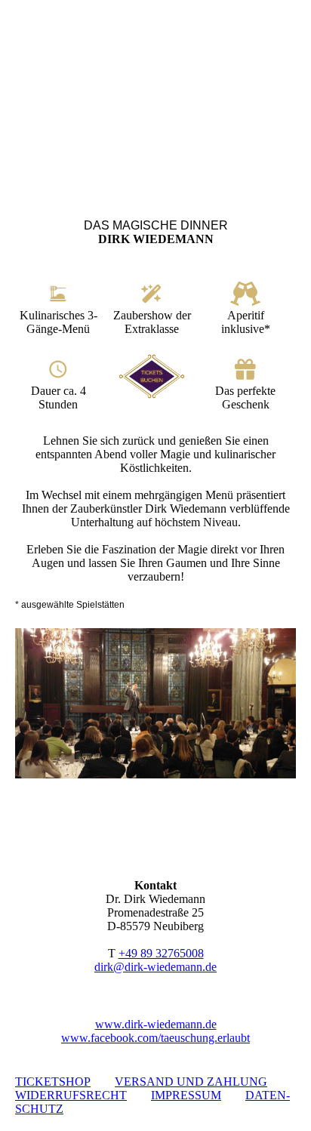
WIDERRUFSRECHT (71, 1095)
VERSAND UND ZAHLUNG (191, 1081)
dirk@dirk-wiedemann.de (155, 966)
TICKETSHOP (53, 1081)
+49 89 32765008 (161, 953)
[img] (155, 94)
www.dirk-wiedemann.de (156, 1024)
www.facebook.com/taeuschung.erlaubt (155, 1037)
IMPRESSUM (186, 1095)
